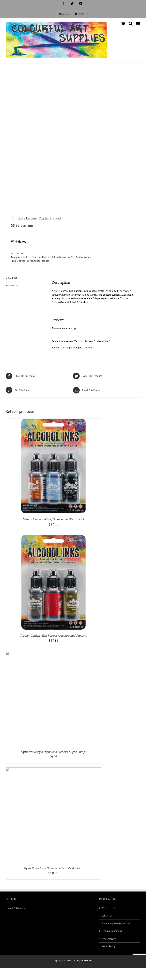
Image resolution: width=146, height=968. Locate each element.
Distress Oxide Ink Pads (35, 257)
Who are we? (108, 908)
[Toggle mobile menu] (138, 24)
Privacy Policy (109, 938)
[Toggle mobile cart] (123, 24)
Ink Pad (29, 260)
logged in (70, 347)
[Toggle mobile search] (131, 24)
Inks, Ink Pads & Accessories (76, 257)
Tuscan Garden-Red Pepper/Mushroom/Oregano (53, 635)
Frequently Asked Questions (116, 923)
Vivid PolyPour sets (17, 908)
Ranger (45, 260)
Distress (21, 260)
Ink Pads (56, 257)
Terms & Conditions (112, 931)
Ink (49, 257)
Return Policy (108, 946)
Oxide (37, 260)
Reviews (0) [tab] (12, 285)
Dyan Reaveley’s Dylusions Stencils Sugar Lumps (53, 752)
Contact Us (107, 915)
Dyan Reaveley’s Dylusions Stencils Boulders (53, 868)
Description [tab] (11, 277)
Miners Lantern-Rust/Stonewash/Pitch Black (53, 519)
